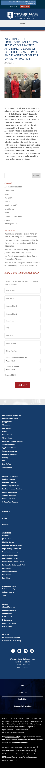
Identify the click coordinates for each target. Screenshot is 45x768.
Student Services (8, 479)
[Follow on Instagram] (26, 651)
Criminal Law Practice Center (13, 562)
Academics (6, 533)
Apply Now (25, 6)
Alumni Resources (9, 610)
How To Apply (7, 464)
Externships (6, 568)
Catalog (5, 457)
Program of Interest (12, 366)
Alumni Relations (8, 607)
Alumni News (7, 613)
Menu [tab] (22, 23)
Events (7, 201)
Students (8, 220)
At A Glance (6, 428)
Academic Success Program (12, 545)
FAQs (4, 461)
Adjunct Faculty (8, 592)
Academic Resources (13, 187)
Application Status (9, 448)
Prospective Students (11, 416)
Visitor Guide (7, 438)
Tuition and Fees (8, 444)
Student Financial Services (12, 489)
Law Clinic (6, 578)
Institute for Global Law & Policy (14, 565)
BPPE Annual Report (9, 757)
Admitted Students (9, 454)
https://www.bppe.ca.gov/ (28, 757)
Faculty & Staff (10, 205)
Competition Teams (9, 571)
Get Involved (7, 617)
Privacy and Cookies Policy (25, 750)
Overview (5, 536)
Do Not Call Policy (30, 747)
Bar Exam (8, 198)
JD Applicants (7, 422)
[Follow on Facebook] (13, 651)
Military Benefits (8, 750)
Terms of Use (31, 754)
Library (5, 525)
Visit (22, 685)
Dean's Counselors (9, 623)
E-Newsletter (7, 620)
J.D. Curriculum (8, 539)
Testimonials (7, 467)
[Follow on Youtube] (19, 651)
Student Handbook (9, 495)
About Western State (10, 418)
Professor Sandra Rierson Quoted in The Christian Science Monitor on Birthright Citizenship (21, 243)
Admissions (9, 190)
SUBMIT (22, 385)
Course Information (9, 492)
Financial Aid (7, 435)
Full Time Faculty (8, 589)
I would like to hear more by (15, 358)
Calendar (6, 512)
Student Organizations (13, 216)
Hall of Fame (7, 626)
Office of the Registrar (10, 502)
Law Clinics (9, 209)
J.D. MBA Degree (8, 542)
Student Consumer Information (13, 754)
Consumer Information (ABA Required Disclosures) (21, 2)
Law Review (6, 575)
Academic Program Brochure (12, 441)
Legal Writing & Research (11, 549)
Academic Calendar (9, 482)
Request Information (23, 706)
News (6, 212)
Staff (4, 595)
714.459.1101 (13, 6)
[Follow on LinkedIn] (32, 651)
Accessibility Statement (11, 637)
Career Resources (8, 499)
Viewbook (6, 425)
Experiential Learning (10, 552)
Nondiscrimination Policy (11, 641)
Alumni (7, 194)
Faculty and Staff (10, 586)
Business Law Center (10, 558)
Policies (5, 635)
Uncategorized (10, 223)
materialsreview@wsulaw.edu (13, 732)
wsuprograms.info (12, 737)
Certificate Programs (10, 555)
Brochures (13, 760)
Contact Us (22, 692)
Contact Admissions (9, 451)
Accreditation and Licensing (12, 747)
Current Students (10, 476)
